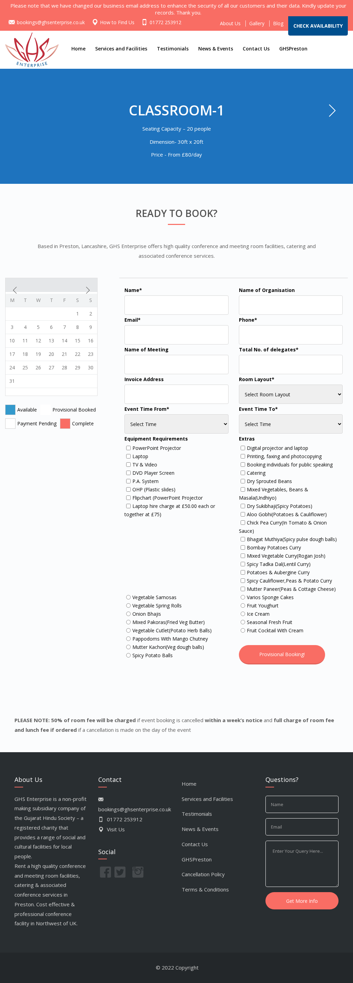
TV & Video (144, 464)
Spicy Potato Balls (152, 655)
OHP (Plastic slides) (153, 489)
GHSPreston (293, 48)
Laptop (140, 456)
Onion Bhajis (146, 614)
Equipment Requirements (156, 438)
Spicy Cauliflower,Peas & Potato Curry (289, 580)
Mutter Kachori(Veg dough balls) (168, 647)
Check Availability (318, 26)
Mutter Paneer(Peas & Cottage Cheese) (291, 589)
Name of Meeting (146, 349)
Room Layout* (256, 379)
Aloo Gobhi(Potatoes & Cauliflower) (287, 514)
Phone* (248, 319)
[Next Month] (87, 290)
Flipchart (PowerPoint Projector (167, 497)
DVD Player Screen (153, 473)
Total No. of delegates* (269, 349)
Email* (132, 319)
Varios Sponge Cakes (270, 597)
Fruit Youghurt (263, 605)
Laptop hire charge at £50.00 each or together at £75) (169, 510)
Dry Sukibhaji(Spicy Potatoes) (279, 506)
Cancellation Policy (203, 874)
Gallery (256, 23)
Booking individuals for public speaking (290, 464)
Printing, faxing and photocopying (284, 456)
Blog (278, 23)
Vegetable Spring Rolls (157, 605)
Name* (133, 290)
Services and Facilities (121, 48)
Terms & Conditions (205, 889)
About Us (230, 23)
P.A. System (145, 481)
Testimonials (173, 48)
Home (78, 48)
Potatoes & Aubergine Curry (278, 572)
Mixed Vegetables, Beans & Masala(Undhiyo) (273, 493)
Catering (256, 473)
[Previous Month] (14, 290)
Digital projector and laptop (277, 448)
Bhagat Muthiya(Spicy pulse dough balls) (292, 539)
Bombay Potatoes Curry (274, 547)
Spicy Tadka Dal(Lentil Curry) (279, 564)
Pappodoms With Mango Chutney (170, 638)
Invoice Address (144, 379)
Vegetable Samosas (154, 597)
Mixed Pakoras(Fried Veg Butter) (168, 622)
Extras (247, 438)
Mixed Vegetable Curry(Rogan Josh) (286, 555)
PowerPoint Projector (156, 448)
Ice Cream (258, 614)
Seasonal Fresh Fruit (269, 622)
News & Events (215, 48)
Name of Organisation (267, 290)
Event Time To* (258, 409)
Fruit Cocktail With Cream (275, 630)
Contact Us (256, 48)
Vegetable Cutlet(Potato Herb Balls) (172, 630)
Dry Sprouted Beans (269, 481)
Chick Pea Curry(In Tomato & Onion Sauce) (283, 526)
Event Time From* (146, 409)
